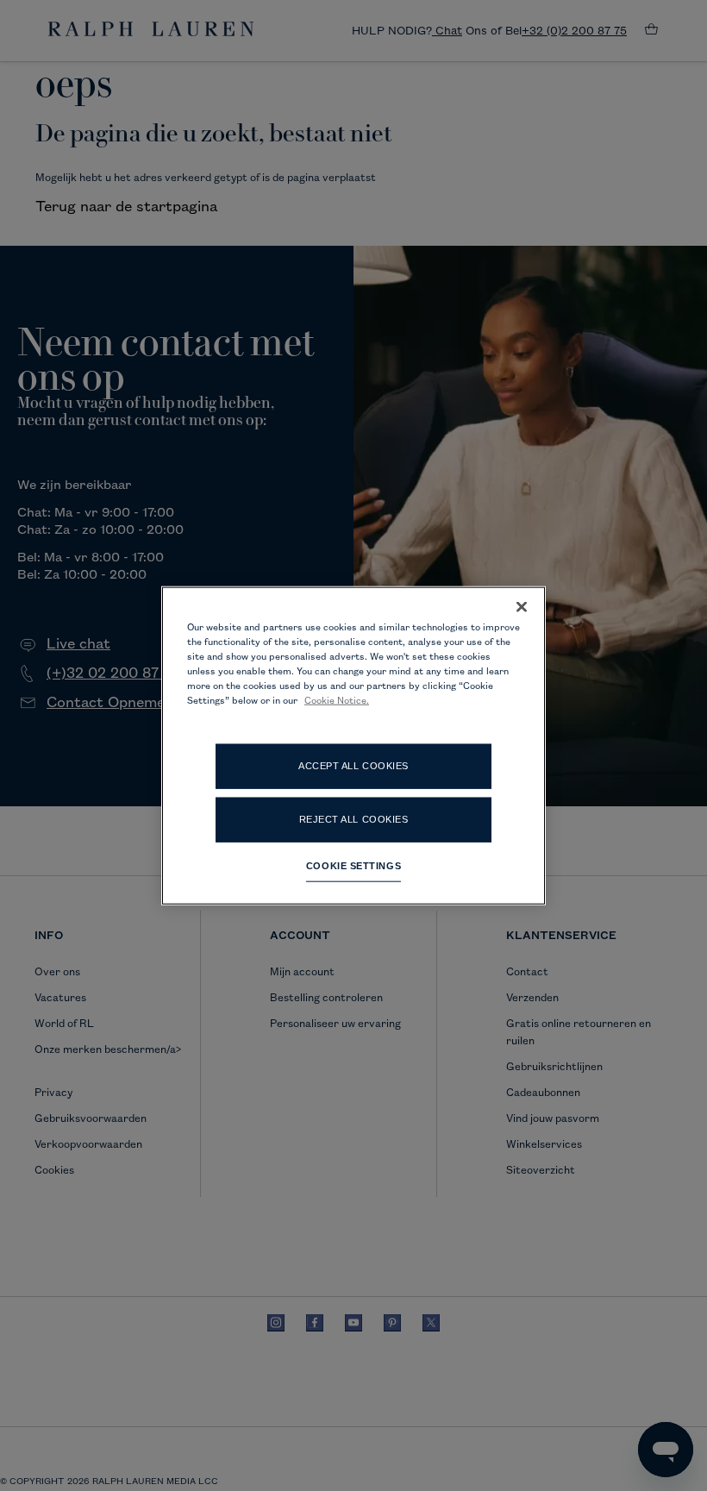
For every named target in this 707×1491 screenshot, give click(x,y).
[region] (353, 745)
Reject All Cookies (354, 818)
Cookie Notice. (336, 701)
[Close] (522, 607)
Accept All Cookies (353, 765)
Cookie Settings (353, 865)
